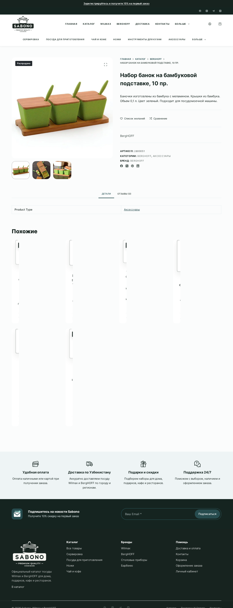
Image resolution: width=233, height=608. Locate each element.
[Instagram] (207, 11)
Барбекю (127, 565)
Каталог (89, 24)
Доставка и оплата (188, 548)
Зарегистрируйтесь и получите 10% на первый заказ (117, 3)
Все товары (74, 548)
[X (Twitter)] (127, 166)
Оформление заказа (189, 565)
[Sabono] (29, 554)
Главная (71, 24)
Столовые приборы (134, 560)
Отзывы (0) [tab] (124, 193)
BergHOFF (123, 24)
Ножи (117, 39)
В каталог (18, 587)
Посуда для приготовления (65, 39)
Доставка (142, 24)
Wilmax (105, 24)
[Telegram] (213, 11)
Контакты (162, 24)
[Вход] (209, 24)
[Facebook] (200, 11)
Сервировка (31, 39)
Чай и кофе (98, 39)
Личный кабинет (187, 571)
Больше (180, 24)
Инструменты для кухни (145, 39)
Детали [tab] (106, 193)
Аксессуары (177, 39)
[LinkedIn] (138, 166)
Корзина (181, 560)
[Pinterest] (132, 166)
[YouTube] (220, 11)
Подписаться (207, 514)
